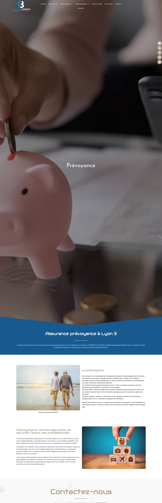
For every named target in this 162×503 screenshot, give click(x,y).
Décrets (81, 8)
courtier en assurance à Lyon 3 (116, 345)
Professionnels (81, 4)
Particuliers (65, 4)
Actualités (109, 4)
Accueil (43, 4)
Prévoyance (81, 166)
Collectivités (97, 4)
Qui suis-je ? (53, 4)
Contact (118, 4)
